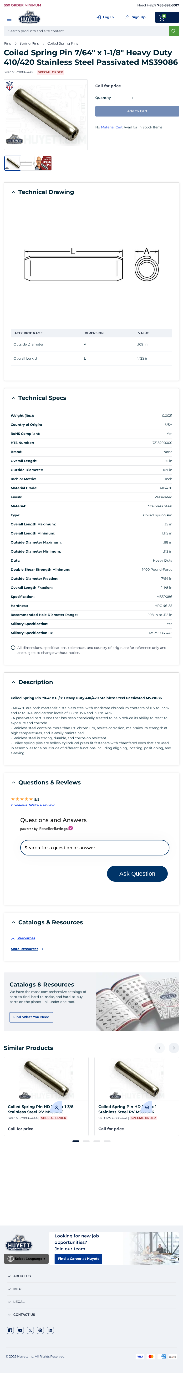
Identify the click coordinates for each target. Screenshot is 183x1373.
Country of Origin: (26, 424)
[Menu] (9, 19)
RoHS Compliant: (25, 434)
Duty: (15, 560)
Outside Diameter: (27, 470)
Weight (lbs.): (22, 415)
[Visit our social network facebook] (10, 1330)
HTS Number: (22, 443)
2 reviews (19, 805)
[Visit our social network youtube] (20, 1330)
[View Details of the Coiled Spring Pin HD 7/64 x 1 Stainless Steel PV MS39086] (137, 1078)
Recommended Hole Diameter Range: (44, 615)
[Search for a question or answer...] (94, 847)
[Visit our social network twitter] (30, 1330)
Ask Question (137, 873)
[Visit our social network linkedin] (50, 1330)
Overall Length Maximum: (33, 524)
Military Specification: (29, 624)
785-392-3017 (168, 5)
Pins (7, 43)
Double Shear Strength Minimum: (40, 569)
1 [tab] (76, 1141)
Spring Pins (29, 43)
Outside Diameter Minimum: (36, 551)
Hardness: (19, 606)
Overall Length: (24, 461)
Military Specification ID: (32, 633)
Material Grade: (24, 488)
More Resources (24, 949)
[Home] (29, 17)
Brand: (16, 452)
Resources (26, 938)
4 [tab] (107, 1141)
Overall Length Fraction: (32, 587)
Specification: (23, 597)
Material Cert (112, 127)
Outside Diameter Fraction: (34, 578)
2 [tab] (86, 1141)
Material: (18, 506)
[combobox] (91, 31)
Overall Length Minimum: (33, 533)
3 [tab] (97, 1141)
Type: (15, 515)
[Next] (174, 1048)
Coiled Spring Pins (62, 43)
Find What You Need (31, 1017)
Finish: (16, 497)
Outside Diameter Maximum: (36, 542)
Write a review (42, 805)
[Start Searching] (174, 31)
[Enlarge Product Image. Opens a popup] (56, 1107)
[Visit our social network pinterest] (40, 1330)
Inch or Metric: (23, 479)
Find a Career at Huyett (78, 1258)
